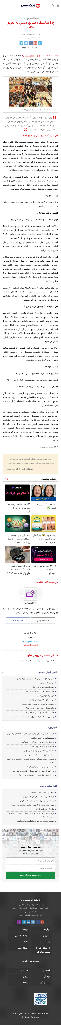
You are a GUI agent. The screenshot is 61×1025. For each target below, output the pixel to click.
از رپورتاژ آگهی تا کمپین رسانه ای (43, 950)
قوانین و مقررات (43, 942)
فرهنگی (47, 976)
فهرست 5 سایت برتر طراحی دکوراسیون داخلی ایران (35, 821)
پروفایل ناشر (27, 469)
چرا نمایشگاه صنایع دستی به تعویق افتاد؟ (40, 135)
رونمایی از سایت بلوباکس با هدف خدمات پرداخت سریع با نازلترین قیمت (30, 761)
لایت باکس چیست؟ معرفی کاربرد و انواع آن (38, 796)
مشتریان (47, 936)
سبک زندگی (45, 983)
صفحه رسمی (42, 620)
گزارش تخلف (13, 469)
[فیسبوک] (38, 922)
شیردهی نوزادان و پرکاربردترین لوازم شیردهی (38, 704)
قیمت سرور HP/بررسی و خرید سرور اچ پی (38, 750)
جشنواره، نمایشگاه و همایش (32, 661)
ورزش (25, 976)
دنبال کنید (17, 620)
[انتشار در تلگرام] (21, 43)
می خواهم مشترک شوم (30, 875)
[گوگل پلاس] (42, 922)
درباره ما (47, 929)
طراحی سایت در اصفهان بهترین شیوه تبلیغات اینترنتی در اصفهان (30, 733)
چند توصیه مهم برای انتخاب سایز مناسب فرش (37, 800)
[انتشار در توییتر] (26, 43)
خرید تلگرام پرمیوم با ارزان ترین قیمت (40, 766)
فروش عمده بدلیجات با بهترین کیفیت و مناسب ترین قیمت (32, 805)
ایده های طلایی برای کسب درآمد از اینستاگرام (38, 742)
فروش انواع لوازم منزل (45, 695)
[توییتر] (33, 922)
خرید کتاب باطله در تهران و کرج (42, 687)
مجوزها (25, 929)
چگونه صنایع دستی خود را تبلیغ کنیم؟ (40, 708)
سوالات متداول (21, 936)
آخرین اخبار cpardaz (47, 672)
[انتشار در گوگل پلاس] (35, 43)
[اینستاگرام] (19, 922)
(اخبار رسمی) (28, 55)
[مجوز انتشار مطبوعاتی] (40, 1000)
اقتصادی (46, 970)
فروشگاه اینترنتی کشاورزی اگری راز (41, 738)
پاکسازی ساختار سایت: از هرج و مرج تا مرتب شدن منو (34, 716)
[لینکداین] (28, 922)
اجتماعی (24, 970)
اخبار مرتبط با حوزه (48, 786)
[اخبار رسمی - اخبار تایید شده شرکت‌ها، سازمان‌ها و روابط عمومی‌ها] (30, 5)
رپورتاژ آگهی (23, 948)
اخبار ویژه (52, 727)
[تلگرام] (24, 922)
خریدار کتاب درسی (47, 682)
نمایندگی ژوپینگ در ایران (45, 809)
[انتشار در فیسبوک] (31, 43)
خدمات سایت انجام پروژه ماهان (42, 746)
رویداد (25, 983)
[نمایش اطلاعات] (31, 645)
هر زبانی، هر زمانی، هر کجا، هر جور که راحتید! (37, 754)
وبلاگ (25, 942)
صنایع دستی (52, 661)
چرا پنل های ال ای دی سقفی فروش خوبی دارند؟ (36, 775)
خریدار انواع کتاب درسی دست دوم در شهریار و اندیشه (34, 678)
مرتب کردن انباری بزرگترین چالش (42, 699)
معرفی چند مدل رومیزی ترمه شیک (41, 792)
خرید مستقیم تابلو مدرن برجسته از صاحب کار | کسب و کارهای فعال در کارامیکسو (31, 815)
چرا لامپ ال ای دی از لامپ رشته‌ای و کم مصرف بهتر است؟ (33, 771)
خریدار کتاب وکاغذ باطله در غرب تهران (40, 691)
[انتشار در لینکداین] (40, 43)
